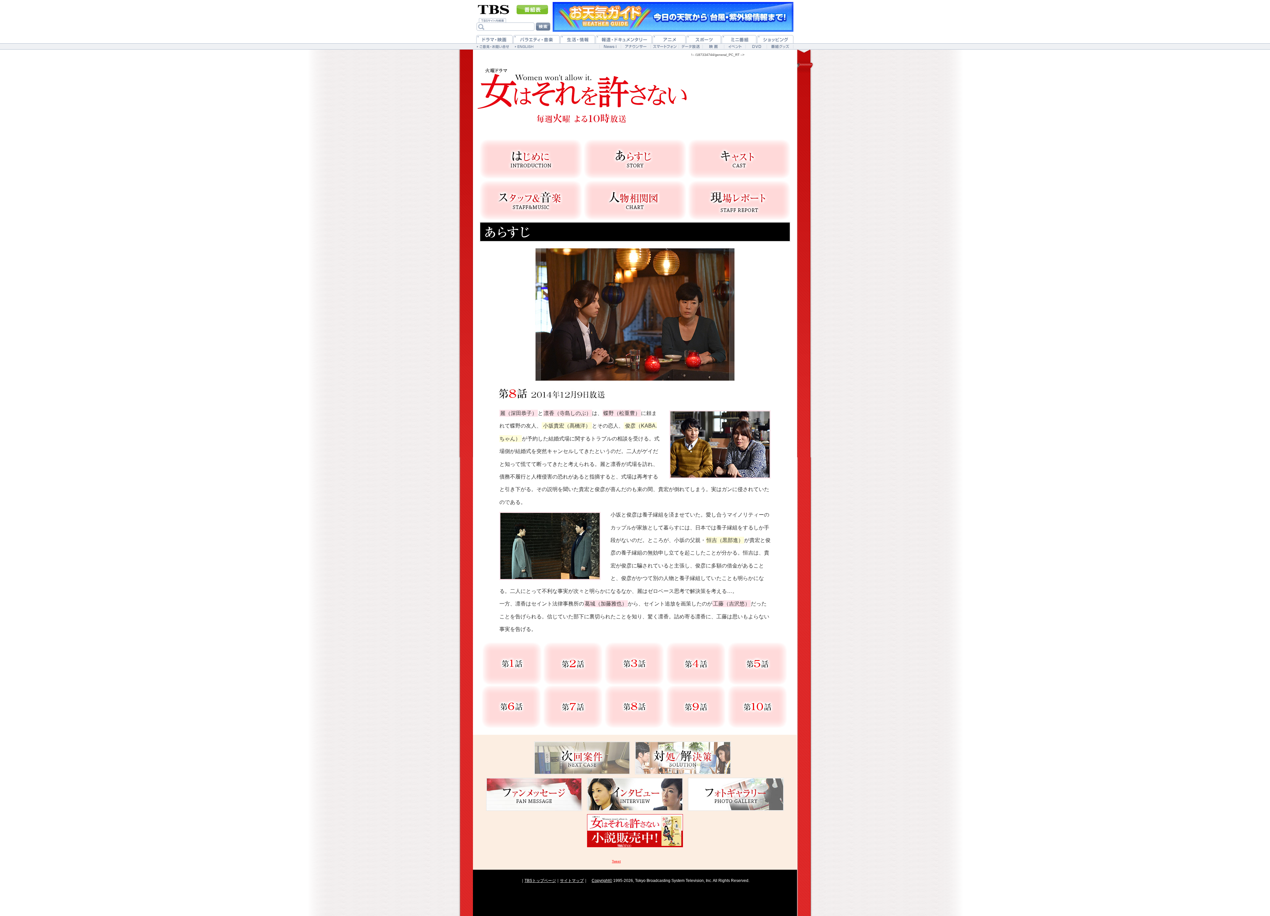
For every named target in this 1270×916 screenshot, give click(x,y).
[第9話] (696, 706)
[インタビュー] (635, 794)
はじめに (531, 159)
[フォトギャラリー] (736, 794)
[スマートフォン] (665, 46)
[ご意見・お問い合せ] (493, 46)
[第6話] (511, 706)
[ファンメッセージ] (534, 794)
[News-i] (610, 46)
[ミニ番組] (739, 39)
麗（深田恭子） (518, 413)
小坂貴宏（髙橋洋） (567, 426)
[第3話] (634, 663)
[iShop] (635, 830)
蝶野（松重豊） (621, 413)
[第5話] (757, 663)
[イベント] (734, 46)
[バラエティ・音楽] (536, 39)
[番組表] (532, 9)
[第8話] (634, 706)
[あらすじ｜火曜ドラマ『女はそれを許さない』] (582, 94)
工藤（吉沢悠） (731, 603)
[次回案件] (582, 757)
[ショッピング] (775, 39)
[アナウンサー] (636, 46)
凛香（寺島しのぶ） (567, 413)
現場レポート (739, 200)
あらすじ (635, 159)
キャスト (739, 159)
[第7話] (573, 706)
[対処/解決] (683, 757)
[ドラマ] (494, 39)
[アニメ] (669, 39)
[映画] (713, 46)
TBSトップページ (540, 880)
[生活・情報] (577, 39)
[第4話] (696, 663)
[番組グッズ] (780, 46)
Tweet (616, 861)
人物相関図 (635, 200)
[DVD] (756, 46)
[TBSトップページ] (493, 9)
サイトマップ (572, 880)
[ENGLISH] (525, 46)
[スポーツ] (703, 39)
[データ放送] (690, 46)
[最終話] (757, 706)
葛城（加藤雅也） (606, 603)
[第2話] (573, 663)
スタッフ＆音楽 (531, 200)
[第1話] (512, 663)
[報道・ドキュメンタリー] (624, 39)
